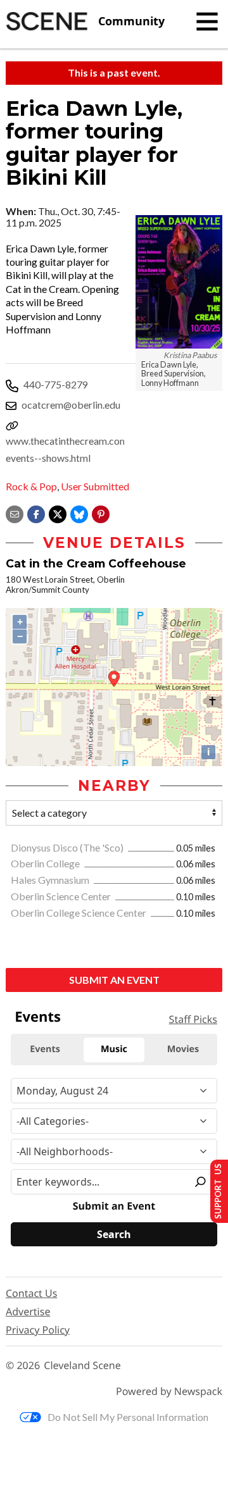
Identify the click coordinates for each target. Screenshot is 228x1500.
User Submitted (95, 486)
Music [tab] (114, 1049)
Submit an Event (114, 980)
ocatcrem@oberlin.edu (71, 405)
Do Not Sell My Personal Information (128, 1417)
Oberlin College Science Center (79, 913)
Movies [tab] (183, 1049)
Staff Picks (193, 1019)
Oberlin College (46, 863)
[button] (101, 513)
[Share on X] (57, 513)
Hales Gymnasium (51, 880)
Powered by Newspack (169, 1391)
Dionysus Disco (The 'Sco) (68, 847)
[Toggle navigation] (207, 21)
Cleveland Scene (82, 1365)
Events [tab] (45, 1049)
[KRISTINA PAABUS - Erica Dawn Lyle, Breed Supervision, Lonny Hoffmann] (179, 282)
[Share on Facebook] (36, 513)
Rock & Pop (31, 486)
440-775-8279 (55, 384)
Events (38, 1016)
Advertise (28, 1311)
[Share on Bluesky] (79, 513)
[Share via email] (14, 513)
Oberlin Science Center (62, 896)
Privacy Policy (38, 1330)
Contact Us (31, 1293)
